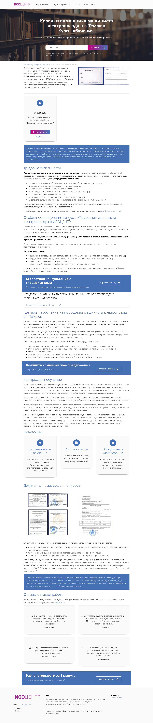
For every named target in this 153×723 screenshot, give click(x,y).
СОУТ (76, 4)
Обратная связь (117, 698)
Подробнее (40, 136)
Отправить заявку (107, 282)
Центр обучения (61, 4)
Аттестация (88, 4)
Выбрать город (25, 704)
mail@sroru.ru (59, 602)
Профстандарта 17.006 (111, 211)
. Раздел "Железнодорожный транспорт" (43, 305)
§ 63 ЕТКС (36, 226)
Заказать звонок (107, 368)
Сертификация (42, 4)
